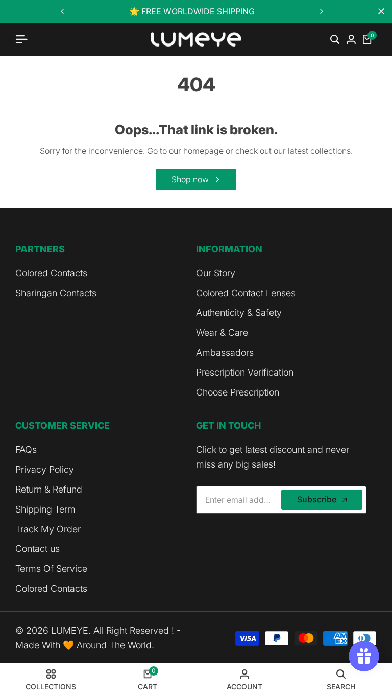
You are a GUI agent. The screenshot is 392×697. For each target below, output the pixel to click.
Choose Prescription (237, 392)
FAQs (26, 449)
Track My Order (48, 529)
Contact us (37, 548)
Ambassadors (225, 352)
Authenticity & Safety (239, 312)
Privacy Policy (44, 469)
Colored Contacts (51, 273)
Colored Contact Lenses (246, 293)
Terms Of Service (51, 568)
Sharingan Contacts (55, 293)
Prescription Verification (244, 372)
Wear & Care (222, 332)
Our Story (215, 273)
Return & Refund (48, 489)
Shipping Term (45, 509)
